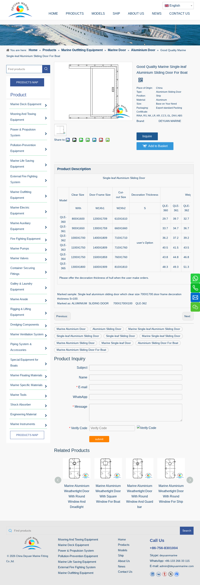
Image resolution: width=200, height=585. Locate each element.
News (121, 566)
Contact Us (125, 571)
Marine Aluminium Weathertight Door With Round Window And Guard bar (139, 496)
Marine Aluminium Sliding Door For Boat (81, 349)
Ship (121, 555)
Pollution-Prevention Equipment (78, 556)
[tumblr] (164, 574)
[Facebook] (176, 574)
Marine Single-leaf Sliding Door (161, 335)
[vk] (158, 574)
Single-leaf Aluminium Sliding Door (78, 335)
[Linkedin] (152, 574)
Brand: (141, 121)
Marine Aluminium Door (71, 328)
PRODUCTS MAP (27, 82)
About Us (124, 561)
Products (123, 544)
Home (122, 539)
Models (122, 550)
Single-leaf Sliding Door (120, 335)
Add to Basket (158, 146)
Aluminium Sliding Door (107, 328)
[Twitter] (170, 574)
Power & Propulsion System (76, 550)
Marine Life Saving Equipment (77, 561)
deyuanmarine (168, 555)
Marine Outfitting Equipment (75, 572)
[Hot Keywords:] (46, 69)
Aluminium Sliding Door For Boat (158, 342)
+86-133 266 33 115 (177, 560)
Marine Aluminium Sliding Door (76, 342)
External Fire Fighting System (77, 567)
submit (99, 439)
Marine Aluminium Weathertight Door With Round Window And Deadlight (76, 496)
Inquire (147, 136)
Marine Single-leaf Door (116, 342)
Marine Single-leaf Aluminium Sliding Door (154, 328)
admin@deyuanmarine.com (177, 566)
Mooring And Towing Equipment (78, 539)
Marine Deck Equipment (73, 545)
